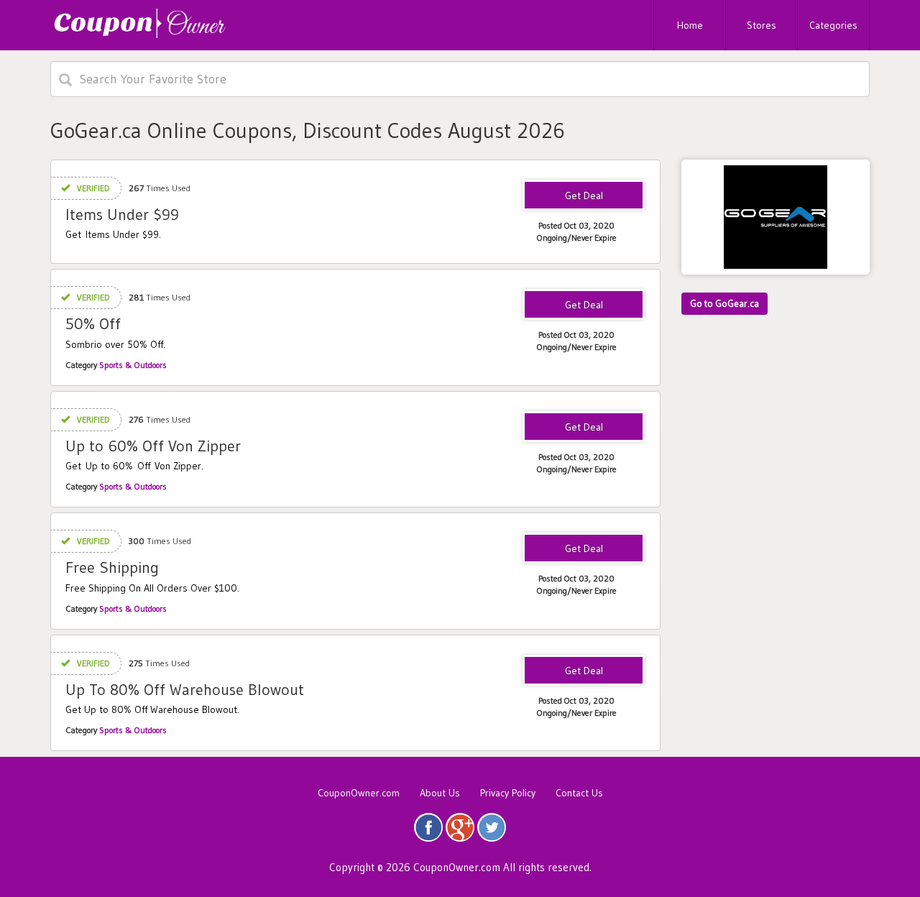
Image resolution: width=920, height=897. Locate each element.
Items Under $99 (122, 214)
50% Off (93, 324)
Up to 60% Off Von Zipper (153, 446)
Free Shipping (112, 567)
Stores (761, 25)
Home (690, 25)
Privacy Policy (507, 792)
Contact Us (579, 792)
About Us (440, 792)
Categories (833, 25)
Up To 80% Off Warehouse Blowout (184, 689)
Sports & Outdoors (133, 364)
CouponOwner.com (359, 792)
